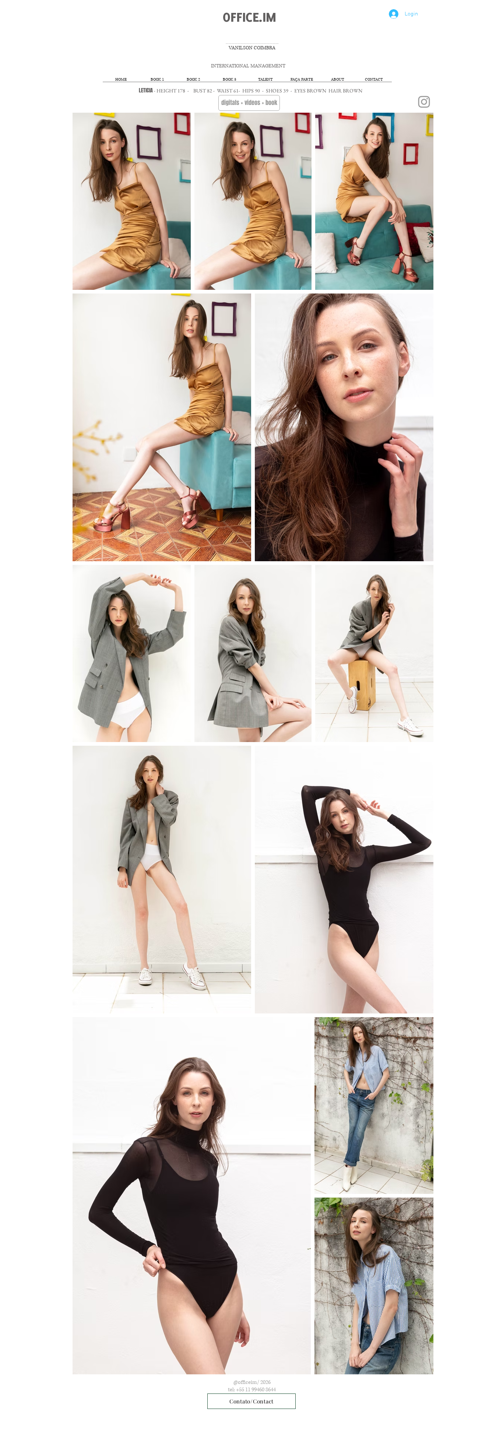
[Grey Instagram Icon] (424, 102)
